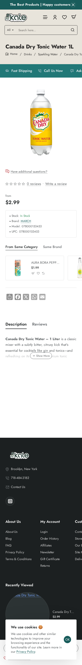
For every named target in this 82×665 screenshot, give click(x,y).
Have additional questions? (29, 171)
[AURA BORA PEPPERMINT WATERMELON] (18, 268)
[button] (33, 273)
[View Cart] (73, 17)
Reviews (39, 324)
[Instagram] (10, 501)
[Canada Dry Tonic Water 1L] (27, 614)
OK (67, 639)
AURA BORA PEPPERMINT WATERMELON (46, 262)
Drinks (28, 54)
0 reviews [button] (34, 183)
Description (16, 324)
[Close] (73, 5)
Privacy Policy (25, 651)
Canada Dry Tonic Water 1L (64, 612)
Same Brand (52, 247)
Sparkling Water (48, 54)
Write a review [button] (56, 183)
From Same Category (21, 247)
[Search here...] (72, 30)
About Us (13, 521)
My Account (50, 521)
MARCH (26, 221)
